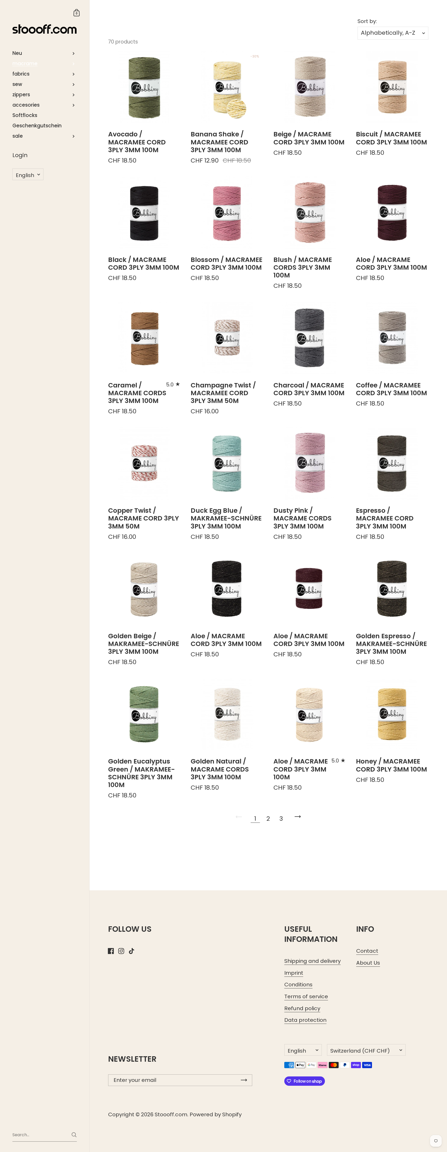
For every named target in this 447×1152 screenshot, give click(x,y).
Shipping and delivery (312, 961)
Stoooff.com (171, 1114)
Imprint (293, 973)
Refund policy (302, 1008)
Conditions (298, 984)
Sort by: (367, 21)
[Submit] (74, 1135)
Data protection (305, 1020)
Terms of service (306, 996)
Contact (367, 951)
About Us (368, 962)
